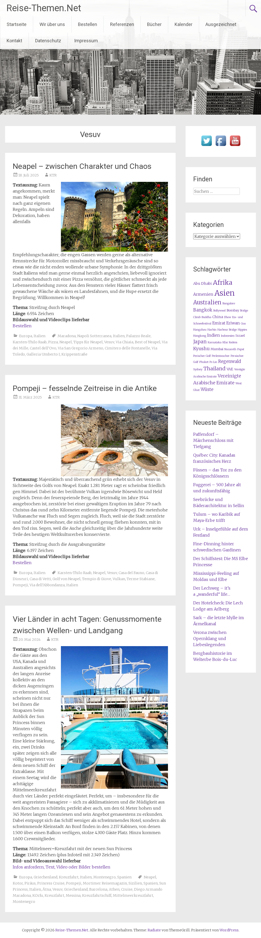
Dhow (227, 317)
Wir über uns (52, 24)
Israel (240, 335)
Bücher (154, 24)
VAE (230, 369)
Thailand (214, 368)
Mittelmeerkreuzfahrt (133, 895)
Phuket (203, 362)
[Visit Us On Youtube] (235, 146)
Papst (240, 349)
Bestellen (87, 24)
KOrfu (37, 895)
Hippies (242, 329)
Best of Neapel (147, 342)
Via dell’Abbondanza (47, 585)
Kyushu (201, 348)
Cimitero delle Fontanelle (127, 348)
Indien (213, 335)
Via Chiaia (124, 342)
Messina (73, 895)
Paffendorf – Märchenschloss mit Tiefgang (213, 440)
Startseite (17, 24)
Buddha (206, 317)
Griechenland (45, 877)
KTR (53, 175)
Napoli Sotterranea (94, 336)
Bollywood (219, 310)
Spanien (124, 877)
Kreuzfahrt (69, 877)
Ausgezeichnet (220, 24)
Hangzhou (199, 329)
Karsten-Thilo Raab (30, 342)
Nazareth (230, 349)
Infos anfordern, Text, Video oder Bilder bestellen (61, 866)
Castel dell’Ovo (43, 348)
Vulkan (119, 579)
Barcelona (98, 889)
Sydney (197, 369)
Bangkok (202, 310)
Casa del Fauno (131, 572)
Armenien (203, 294)
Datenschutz (48, 40)
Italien (39, 336)
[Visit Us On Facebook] (221, 146)
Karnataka (214, 342)
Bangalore (229, 303)
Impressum (86, 40)
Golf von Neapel (67, 579)
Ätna (47, 889)
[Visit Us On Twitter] (206, 146)
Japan (200, 342)
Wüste (207, 389)
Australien (207, 302)
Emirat (218, 323)
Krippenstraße (74, 354)
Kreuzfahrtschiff (96, 895)
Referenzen (122, 24)
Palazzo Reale (138, 336)
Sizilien (135, 883)
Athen (114, 889)
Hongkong (199, 335)
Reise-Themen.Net (43, 8)
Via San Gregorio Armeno (80, 348)
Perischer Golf (202, 356)
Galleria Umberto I (43, 354)
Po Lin (213, 362)
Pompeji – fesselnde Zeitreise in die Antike (85, 388)
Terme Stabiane (141, 579)
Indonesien (227, 335)
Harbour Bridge (227, 329)
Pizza (53, 342)
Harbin (211, 329)
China (217, 317)
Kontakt (14, 40)
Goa (243, 323)
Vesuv (109, 342)
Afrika (222, 282)
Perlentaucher (221, 356)
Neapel (65, 342)
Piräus (30, 883)
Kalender (183, 24)
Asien (224, 293)
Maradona (67, 336)
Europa (25, 336)
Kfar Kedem (230, 342)
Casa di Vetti (40, 579)
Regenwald (229, 361)
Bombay (233, 310)
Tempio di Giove (96, 579)
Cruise (127, 889)
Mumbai (217, 349)
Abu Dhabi (202, 283)
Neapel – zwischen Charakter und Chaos (82, 166)
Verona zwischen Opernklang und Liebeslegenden (210, 638)
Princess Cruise (50, 883)
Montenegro (104, 877)
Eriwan (233, 323)
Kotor (18, 883)
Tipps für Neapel (88, 342)
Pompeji (20, 585)
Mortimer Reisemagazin (105, 883)
